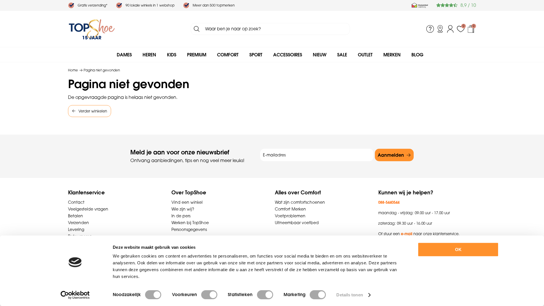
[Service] (430, 29)
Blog (417, 55)
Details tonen (349, 294)
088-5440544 (389, 202)
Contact (76, 202)
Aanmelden (391, 155)
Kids (171, 55)
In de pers (180, 215)
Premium (196, 55)
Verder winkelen (92, 111)
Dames (124, 55)
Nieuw (319, 55)
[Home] (92, 29)
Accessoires (287, 55)
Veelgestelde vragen (88, 209)
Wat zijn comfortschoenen (300, 202)
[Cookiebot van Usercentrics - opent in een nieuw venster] (75, 295)
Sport (255, 55)
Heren (149, 55)
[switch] (209, 294)
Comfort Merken (290, 209)
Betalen (75, 215)
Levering (76, 229)
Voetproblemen (290, 215)
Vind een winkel (187, 202)
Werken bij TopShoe (190, 222)
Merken (392, 55)
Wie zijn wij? (182, 209)
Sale (342, 55)
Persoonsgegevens (189, 229)
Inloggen (450, 29)
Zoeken (196, 29)
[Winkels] (440, 29)
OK (458, 249)
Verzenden (78, 222)
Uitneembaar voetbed (297, 222)
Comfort (228, 55)
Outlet (365, 55)
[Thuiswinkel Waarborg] (420, 5)
